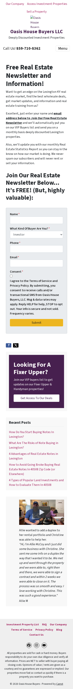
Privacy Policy (44, 630)
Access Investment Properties (47, 4)
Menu (62, 48)
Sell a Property (37, 12)
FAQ (44, 624)
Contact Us (36, 635)
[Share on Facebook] (8, 345)
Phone (15, 243)
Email (14, 257)
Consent (16, 272)
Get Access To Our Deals (36, 398)
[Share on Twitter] (15, 345)
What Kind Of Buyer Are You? (30, 228)
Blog (59, 630)
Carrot (59, 684)
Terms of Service (21, 630)
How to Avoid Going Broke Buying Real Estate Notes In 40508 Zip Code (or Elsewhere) (34, 469)
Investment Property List (22, 624)
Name (15, 214)
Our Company (15, 4)
